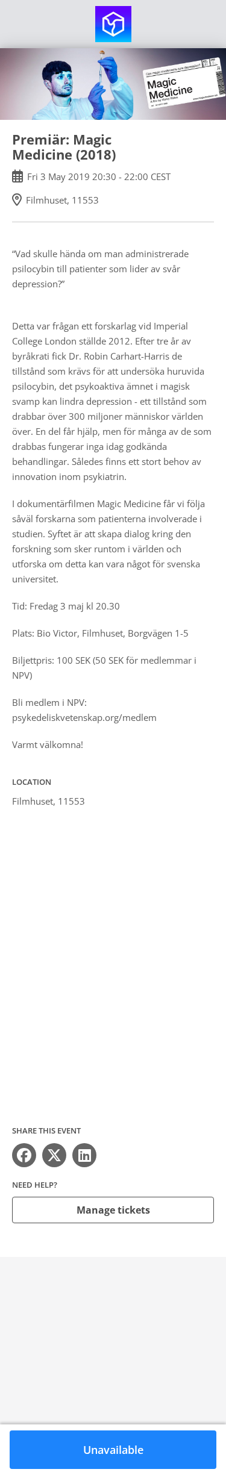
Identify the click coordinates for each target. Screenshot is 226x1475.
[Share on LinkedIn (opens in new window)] (84, 1155)
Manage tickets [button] (113, 1210)
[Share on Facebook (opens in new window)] (24, 1155)
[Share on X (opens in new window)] (54, 1155)
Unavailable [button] (113, 1449)
